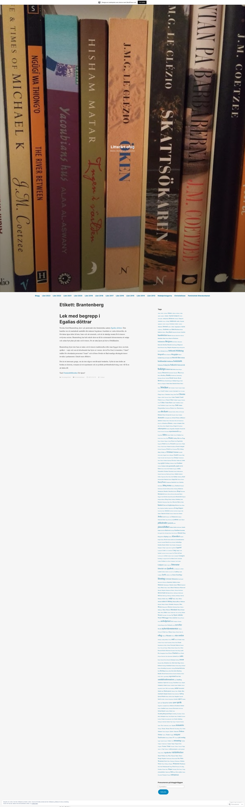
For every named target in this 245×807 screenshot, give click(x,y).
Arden (164, 324)
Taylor (159, 725)
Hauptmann (168, 482)
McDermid (180, 593)
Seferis (183, 685)
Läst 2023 (46, 296)
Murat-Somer (181, 610)
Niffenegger (165, 618)
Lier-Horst (168, 561)
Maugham (164, 590)
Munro (164, 610)
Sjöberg (182, 694)
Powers (170, 653)
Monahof (159, 604)
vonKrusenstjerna (173, 749)
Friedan (159, 449)
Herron (169, 494)
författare (170, 452)
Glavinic (174, 460)
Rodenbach (169, 665)
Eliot (183, 423)
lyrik (164, 574)
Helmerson (180, 488)
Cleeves (163, 400)
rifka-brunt (174, 663)
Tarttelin (182, 721)
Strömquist (163, 716)
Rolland (183, 665)
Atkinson (160, 326)
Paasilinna (169, 642)
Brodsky (167, 378)
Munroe (168, 610)
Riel (171, 663)
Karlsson (167, 530)
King (184, 533)
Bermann (163, 351)
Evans (159, 431)
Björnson (169, 354)
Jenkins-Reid (176, 513)
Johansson (175, 517)
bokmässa (160, 365)
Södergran (160, 721)
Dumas (178, 418)
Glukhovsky (178, 460)
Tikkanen (160, 731)
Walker (163, 756)
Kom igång (142, 2)
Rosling (173, 668)
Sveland (179, 716)
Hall (172, 476)
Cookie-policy (35, 803)
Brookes (176, 378)
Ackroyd (165, 313)
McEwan (160, 595)
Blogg (37, 296)
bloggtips (174, 354)
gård (170, 474)
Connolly (178, 402)
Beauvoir (171, 338)
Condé (174, 402)
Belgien (168, 341)
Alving (167, 321)
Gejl (166, 457)
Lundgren (160, 575)
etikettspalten (162, 428)
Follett (163, 444)
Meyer (167, 598)
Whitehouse (177, 761)
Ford (167, 443)
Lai (166, 550)
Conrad (181, 402)
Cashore (166, 391)
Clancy (169, 397)
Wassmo (173, 755)
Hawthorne (160, 485)
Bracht (159, 375)
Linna (165, 565)
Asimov (176, 324)
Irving (176, 508)
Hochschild (179, 496)
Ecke (159, 423)
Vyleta (162, 752)
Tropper (172, 734)
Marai (162, 587)
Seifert (164, 688)
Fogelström (180, 441)
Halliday (175, 476)
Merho (163, 598)
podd (182, 650)
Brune (163, 380)
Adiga (181, 313)
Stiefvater (181, 708)
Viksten (176, 746)
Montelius (171, 604)
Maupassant (168, 590)
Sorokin (175, 699)
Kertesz (175, 533)
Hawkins (181, 482)
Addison (174, 313)
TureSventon (161, 737)
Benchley (165, 344)
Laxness (170, 553)
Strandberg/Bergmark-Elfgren (165, 713)
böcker (164, 387)
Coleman (183, 400)
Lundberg (176, 572)
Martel (172, 587)
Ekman (170, 423)
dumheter (160, 420)
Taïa (162, 725)
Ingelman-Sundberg (164, 508)
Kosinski (163, 542)
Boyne (182, 372)
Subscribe (163, 792)
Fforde (170, 438)
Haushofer (173, 482)
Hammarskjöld (161, 479)
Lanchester (170, 550)
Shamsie (173, 691)
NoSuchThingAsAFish (162, 625)
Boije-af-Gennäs (166, 357)
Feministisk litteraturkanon (199, 296)
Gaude (159, 457)
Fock (176, 441)
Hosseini (175, 502)
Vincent (180, 746)
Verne (168, 746)
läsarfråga (179, 575)
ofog (160, 635)
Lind (176, 561)
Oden (180, 632)
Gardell (176, 455)
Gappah (164, 455)
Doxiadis (173, 415)
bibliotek (172, 350)
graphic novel (179, 466)
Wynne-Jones (165, 769)
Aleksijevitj (165, 318)
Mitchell (160, 601)
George (176, 458)
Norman (179, 621)
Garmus (180, 455)
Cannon (180, 388)
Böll (169, 388)
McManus (178, 595)
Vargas (173, 743)
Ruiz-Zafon (174, 671)
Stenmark (171, 708)
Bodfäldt (160, 357)
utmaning (177, 740)
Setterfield (181, 688)
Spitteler (171, 702)
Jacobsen (171, 511)
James (159, 513)
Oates (167, 632)
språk (179, 702)
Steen (168, 705)
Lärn (171, 575)
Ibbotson (177, 505)
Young (184, 769)
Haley (169, 476)
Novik (159, 629)
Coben (171, 400)
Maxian (176, 590)
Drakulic (180, 415)
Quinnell (175, 656)
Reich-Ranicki (167, 660)
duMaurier (182, 418)
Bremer (163, 378)
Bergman (174, 347)
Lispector (169, 565)
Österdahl (160, 775)
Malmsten (160, 585)
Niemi (159, 618)
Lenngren (182, 556)
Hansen (170, 479)
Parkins (168, 645)
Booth (177, 369)
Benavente (160, 344)
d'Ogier (173, 405)
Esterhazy (180, 426)
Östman (168, 775)
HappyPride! (175, 479)
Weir (179, 758)
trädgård (177, 734)
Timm (163, 731)
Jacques (179, 511)
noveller (178, 624)
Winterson (176, 764)
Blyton (180, 354)
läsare (174, 575)
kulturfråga (179, 542)
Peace (159, 648)
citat (163, 397)
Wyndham (160, 769)
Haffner (159, 476)
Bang (167, 332)
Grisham (166, 471)
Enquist (167, 426)
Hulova (179, 502)
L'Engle (163, 547)
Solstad (166, 699)
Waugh (160, 758)
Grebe (162, 468)
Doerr (164, 415)
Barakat (179, 332)
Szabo (175, 719)
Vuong (159, 752)
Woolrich (178, 766)
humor (160, 505)
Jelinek (167, 513)
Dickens (160, 415)
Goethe (183, 460)
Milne (177, 598)
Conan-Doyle (168, 402)
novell (173, 625)
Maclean (165, 582)
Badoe (181, 329)
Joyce (183, 519)
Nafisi (169, 612)
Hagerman (163, 476)
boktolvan (169, 369)
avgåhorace (160, 329)
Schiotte (168, 685)
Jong (167, 519)
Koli (175, 539)
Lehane (169, 556)
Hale (167, 476)
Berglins (170, 347)
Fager (180, 431)
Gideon (161, 460)
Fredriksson (173, 446)
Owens (162, 642)
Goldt (175, 463)
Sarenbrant (176, 682)
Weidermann (169, 758)
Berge (166, 347)
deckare (164, 411)
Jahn (182, 511)
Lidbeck (159, 561)
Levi (168, 558)
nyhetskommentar (170, 628)
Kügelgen (160, 547)
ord (173, 639)
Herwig (172, 494)
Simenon (170, 693)
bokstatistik (181, 365)
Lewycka (180, 558)
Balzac (164, 332)
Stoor (174, 711)
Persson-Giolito (161, 650)
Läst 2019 (89, 296)
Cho (177, 394)
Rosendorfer (169, 668)
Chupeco (159, 397)
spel (161, 702)
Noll (172, 621)
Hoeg (166, 499)
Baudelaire (160, 338)
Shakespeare (167, 691)
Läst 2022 (57, 296)
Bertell (166, 351)
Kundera (160, 545)
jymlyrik (170, 523)
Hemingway (160, 491)
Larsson (163, 553)
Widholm (182, 761)
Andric (178, 321)
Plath (176, 650)
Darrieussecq (180, 408)
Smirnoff (181, 696)
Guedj (175, 471)
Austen (183, 326)
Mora (181, 604)
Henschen (170, 491)
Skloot (167, 696)
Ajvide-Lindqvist (174, 316)
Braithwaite (173, 375)
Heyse (180, 494)
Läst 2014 (141, 296)
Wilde (159, 764)
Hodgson (183, 496)
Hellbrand (169, 488)
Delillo (173, 411)
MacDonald (180, 579)
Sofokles (163, 699)
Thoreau (167, 728)
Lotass (163, 572)
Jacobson (175, 511)
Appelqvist (160, 324)
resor (182, 659)
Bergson (178, 347)
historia (166, 496)
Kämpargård (178, 545)
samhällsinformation (166, 679)
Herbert (175, 491)
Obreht (177, 632)
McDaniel (176, 593)
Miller (174, 598)
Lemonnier (176, 556)
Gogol (159, 463)
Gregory (174, 468)
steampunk (164, 705)
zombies (180, 772)
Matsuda (159, 590)
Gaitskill (180, 452)
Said (177, 676)
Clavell (181, 397)
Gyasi (167, 474)
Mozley (181, 607)
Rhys (163, 663)
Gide (159, 460)
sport (174, 702)
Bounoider (160, 372)
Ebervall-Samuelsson (179, 420)
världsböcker (177, 752)
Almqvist (180, 318)
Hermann (183, 491)
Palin (176, 642)
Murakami (174, 609)
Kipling (166, 536)
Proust (182, 653)
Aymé (170, 329)
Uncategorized (66, 377)
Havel (178, 482)
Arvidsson (171, 324)
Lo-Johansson (176, 568)
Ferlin (159, 438)
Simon (173, 693)
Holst (182, 499)
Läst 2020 (78, 296)
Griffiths (179, 468)
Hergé (179, 491)
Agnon (159, 316)
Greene (171, 468)
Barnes (169, 335)
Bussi (181, 383)
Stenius (166, 708)
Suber (176, 716)
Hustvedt (165, 505)
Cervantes (183, 391)
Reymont (159, 663)
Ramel (159, 660)
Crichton (162, 405)
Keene (170, 533)
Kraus (170, 542)
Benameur (180, 341)
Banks (170, 332)
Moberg (170, 601)
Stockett (167, 711)
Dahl (176, 405)
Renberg (177, 660)
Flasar (159, 441)
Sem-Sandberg (171, 688)
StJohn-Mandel (161, 711)
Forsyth (172, 444)
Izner (163, 511)
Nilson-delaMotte (173, 618)
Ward (167, 755)
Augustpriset (178, 326)
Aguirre (162, 316)
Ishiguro (180, 508)
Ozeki (166, 642)
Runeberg (179, 671)
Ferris (162, 438)
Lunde (180, 571)
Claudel (177, 397)
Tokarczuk (176, 731)
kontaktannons (180, 539)
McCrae (172, 593)
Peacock (162, 648)
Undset (169, 741)
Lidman (164, 561)
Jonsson (169, 519)
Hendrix (166, 491)
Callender (173, 388)
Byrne (159, 388)
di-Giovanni (181, 411)
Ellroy (161, 426)
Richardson (166, 663)
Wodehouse (182, 764)
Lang (174, 550)
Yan (178, 769)
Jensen (180, 513)
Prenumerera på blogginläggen (170, 782)
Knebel (181, 536)
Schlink (172, 685)
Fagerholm (160, 435)
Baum (167, 338)
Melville (182, 595)
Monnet (163, 604)
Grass (159, 468)
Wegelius (164, 758)
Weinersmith (174, 758)
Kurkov (167, 545)
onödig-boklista (165, 639)
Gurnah (159, 474)
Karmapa (172, 530)
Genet (172, 457)
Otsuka (183, 639)
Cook (159, 405)
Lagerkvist (173, 547)
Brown (160, 381)
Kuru (171, 545)
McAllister (180, 590)
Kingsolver (161, 536)
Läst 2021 (67, 296)
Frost (171, 449)
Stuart (167, 716)
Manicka (171, 585)
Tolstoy (160, 735)
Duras (168, 420)
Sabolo (182, 673)
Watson (180, 755)
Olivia (173, 635)
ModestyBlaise (176, 601)
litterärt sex (162, 568)
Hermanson (161, 494)
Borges (180, 369)
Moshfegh (175, 607)
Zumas (183, 772)
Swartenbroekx (168, 719)
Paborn (173, 642)
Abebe (162, 313)
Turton (170, 737)
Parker (165, 645)
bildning (180, 350)
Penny (169, 648)
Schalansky (160, 685)
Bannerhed (175, 332)
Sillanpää (165, 693)
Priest (179, 653)
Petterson (168, 650)
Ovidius (159, 642)
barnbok (183, 332)
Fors (169, 443)
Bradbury (163, 375)
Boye (179, 373)
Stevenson (175, 708)
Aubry (172, 326)
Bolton (174, 369)
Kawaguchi (160, 533)
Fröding (163, 452)
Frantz (165, 446)
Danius (172, 408)
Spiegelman (165, 702)
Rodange (164, 665)
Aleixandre (160, 318)
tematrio (180, 725)
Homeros (160, 502)
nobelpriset (166, 620)
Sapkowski (165, 682)
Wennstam (161, 761)
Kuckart (174, 542)
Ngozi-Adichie (178, 615)
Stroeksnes (179, 713)
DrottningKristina (168, 417)
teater (170, 725)
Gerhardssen (181, 457)
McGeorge (165, 595)
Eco (161, 423)
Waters (176, 755)
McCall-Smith (161, 593)
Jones (164, 519)
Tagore (174, 721)
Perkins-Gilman (174, 648)
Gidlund (165, 460)
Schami (165, 685)
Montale (167, 604)
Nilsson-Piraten (181, 618)
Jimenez (167, 516)
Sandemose (160, 682)
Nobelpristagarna (165, 296)
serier (176, 688)
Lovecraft (170, 571)
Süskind (168, 721)
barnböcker (162, 335)
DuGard (174, 417)
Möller (159, 612)
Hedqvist (182, 485)
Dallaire (180, 405)
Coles (159, 402)
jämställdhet (163, 526)
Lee (163, 556)
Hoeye (169, 499)
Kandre (183, 527)
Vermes (164, 746)
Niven (159, 621)
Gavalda (162, 457)
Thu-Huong (177, 728)
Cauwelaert (175, 391)
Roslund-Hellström (180, 668)
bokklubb (177, 361)
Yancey (180, 769)
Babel (173, 329)
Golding (167, 463)
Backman (177, 329)
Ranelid (162, 660)
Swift (173, 719)
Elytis (164, 426)
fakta (165, 434)
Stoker (170, 711)
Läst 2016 (120, 296)
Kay (164, 533)
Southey (183, 699)
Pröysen (159, 656)
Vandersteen (164, 743)
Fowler (180, 443)
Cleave (160, 400)
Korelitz (159, 542)
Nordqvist (176, 621)
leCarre (180, 553)
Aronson (167, 324)
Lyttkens (168, 575)
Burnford (175, 383)
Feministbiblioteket (71, 373)
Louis (166, 571)
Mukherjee (160, 609)
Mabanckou (175, 579)
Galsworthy (160, 455)
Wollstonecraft (166, 766)
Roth (159, 671)
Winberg (166, 764)
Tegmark (174, 725)
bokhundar (162, 361)
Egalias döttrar (116, 328)
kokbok (172, 539)
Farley (172, 435)
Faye (182, 435)
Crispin (166, 405)
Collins (162, 402)
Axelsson (166, 329)
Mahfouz (175, 582)
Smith (159, 699)
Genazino (169, 457)
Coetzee (175, 400)
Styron (172, 716)
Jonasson (160, 519)
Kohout (168, 539)
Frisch (168, 449)
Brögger (178, 380)
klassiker (176, 536)
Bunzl (171, 383)
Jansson (163, 513)
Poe (159, 653)
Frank (162, 446)
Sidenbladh (160, 693)
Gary (183, 455)
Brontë (171, 378)
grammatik (172, 466)
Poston (166, 653)
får (165, 452)
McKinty (174, 595)
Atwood (165, 326)
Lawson (167, 553)
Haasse (173, 474)
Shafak (159, 691)
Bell (173, 341)
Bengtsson (180, 345)
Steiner (159, 708)
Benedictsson (170, 345)
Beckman (175, 338)
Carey (159, 391)
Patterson (178, 645)
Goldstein (172, 463)
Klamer (170, 536)
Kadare (171, 527)
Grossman (171, 471)
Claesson (166, 397)
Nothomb (169, 625)
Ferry (165, 438)
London (159, 571)
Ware (169, 756)
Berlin (159, 351)
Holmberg (178, 499)
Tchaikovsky (166, 725)
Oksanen (168, 636)
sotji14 (180, 699)
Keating (166, 533)
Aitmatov (167, 316)
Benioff (159, 347)
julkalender (162, 522)
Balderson (160, 332)
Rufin (170, 671)
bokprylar (166, 365)
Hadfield (180, 474)
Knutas (162, 539)
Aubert (169, 326)
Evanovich (182, 428)
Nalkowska (173, 612)
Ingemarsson (171, 508)
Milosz (180, 598)
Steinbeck (177, 705)
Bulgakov (164, 383)
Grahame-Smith (164, 466)
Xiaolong (174, 769)
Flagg (183, 438)
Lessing (160, 558)
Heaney (173, 485)
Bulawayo (160, 383)
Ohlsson (164, 635)
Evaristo (162, 431)
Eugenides (172, 428)
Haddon (176, 474)
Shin (183, 691)
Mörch (162, 612)
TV (174, 737)
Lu (173, 571)
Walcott (159, 755)
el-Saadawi (179, 423)
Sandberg (179, 680)
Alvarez (164, 321)
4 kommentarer (79, 377)
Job (170, 516)
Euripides (177, 428)
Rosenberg (163, 668)
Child (175, 394)
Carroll (162, 391)
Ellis (159, 426)
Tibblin (183, 728)
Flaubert (162, 441)
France (159, 446)
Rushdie (160, 673)
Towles (164, 734)
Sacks (159, 676)
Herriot (165, 494)
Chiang (171, 394)
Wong (171, 766)
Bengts (175, 344)
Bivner (165, 354)
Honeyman (165, 502)
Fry (178, 449)
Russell (163, 673)
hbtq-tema (167, 485)
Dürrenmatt (171, 420)
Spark (159, 702)
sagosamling (165, 676)
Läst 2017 (110, 296)
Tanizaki (178, 721)
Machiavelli (160, 582)
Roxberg (166, 671)
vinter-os (159, 749)
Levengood (164, 558)
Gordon (159, 466)
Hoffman (173, 499)
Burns (178, 383)
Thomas (163, 728)
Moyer (178, 607)
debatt (159, 411)
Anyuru (182, 321)
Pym (166, 656)
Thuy (181, 728)
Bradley (168, 375)
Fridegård (182, 446)
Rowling (162, 671)
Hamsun (166, 479)
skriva (170, 696)
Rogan (180, 665)
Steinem (182, 705)
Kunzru (164, 545)
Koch (165, 539)
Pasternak (173, 645)
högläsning (171, 505)
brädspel (174, 380)
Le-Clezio (175, 553)
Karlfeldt (163, 530)
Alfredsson (171, 318)
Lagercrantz (168, 547)
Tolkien (181, 731)
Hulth (182, 502)
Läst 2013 (151, 296)
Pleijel (179, 650)
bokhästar (170, 361)
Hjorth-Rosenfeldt (172, 496)
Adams (170, 313)
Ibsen (180, 505)
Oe (182, 632)
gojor (163, 463)
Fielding (175, 438)
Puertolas (163, 656)
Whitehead (172, 761)
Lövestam (168, 579)
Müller (165, 612)
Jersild (164, 517)
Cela (179, 391)
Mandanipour (166, 585)
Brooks (179, 378)
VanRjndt (169, 743)
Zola (177, 772)
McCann (168, 593)
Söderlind (164, 721)
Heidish (164, 488)
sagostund (172, 676)
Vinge (183, 746)
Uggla (159, 741)
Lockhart (182, 568)
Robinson (160, 665)
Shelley (179, 691)
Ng (172, 615)
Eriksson (171, 426)
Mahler (178, 582)
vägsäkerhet (167, 752)
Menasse (160, 598)
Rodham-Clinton (175, 665)
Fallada (168, 435)
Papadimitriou (161, 645)
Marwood (182, 587)
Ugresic (165, 741)
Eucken (168, 428)
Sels (167, 688)
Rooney (159, 668)
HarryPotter (162, 482)
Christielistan (179, 296)
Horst (171, 502)
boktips (162, 369)
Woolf (174, 766)
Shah (162, 691)
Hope (168, 502)
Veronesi (172, 746)
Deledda (170, 411)
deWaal (177, 411)
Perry (179, 648)
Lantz (181, 550)
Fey (167, 438)
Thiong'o (159, 728)
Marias (165, 587)
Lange (177, 550)
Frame (183, 443)
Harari (179, 479)
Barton (182, 335)
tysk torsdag (181, 737)
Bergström (182, 347)
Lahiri (164, 550)
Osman (179, 639)
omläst (181, 635)
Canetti (176, 388)
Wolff (161, 766)
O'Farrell (160, 632)
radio (181, 656)
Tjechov (172, 731)
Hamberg (180, 476)
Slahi (173, 696)
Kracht (167, 542)
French (177, 446)
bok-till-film (176, 357)
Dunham (164, 420)
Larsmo (159, 553)
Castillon (170, 391)
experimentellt (174, 431)
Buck (181, 380)
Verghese (160, 746)
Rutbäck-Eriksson (169, 673)
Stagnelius (160, 705)
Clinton (167, 400)
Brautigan (160, 378)
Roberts (182, 663)
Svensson (183, 716)
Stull (170, 716)
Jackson (167, 511)
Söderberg (180, 719)
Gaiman (175, 452)
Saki (180, 676)
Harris (182, 479)
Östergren (164, 775)
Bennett (162, 347)
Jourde (179, 519)
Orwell (176, 639)
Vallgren (159, 743)
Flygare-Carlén (168, 441)
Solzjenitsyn (170, 699)
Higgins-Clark (161, 496)
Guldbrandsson (180, 471)
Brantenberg (179, 375)
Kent (173, 533)
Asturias (180, 324)
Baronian (173, 335)
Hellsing (176, 488)
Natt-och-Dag (178, 612)
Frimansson (163, 449)
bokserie (173, 364)
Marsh (169, 587)
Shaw (176, 691)
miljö (171, 598)
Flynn (172, 441)
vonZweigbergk (181, 749)
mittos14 (164, 601)
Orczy (170, 639)
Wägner (170, 769)
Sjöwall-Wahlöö (162, 696)
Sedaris (179, 685)
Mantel (159, 587)
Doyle (177, 415)
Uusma (183, 741)
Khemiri (180, 533)
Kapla (159, 530)
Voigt (163, 749)
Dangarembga (161, 408)
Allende (176, 318)
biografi (161, 354)
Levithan (171, 558)
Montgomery (176, 604)
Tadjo (171, 721)
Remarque (173, 660)
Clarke (173, 397)
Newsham (169, 615)
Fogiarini (160, 443)
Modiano (182, 601)
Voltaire (166, 749)
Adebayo (178, 313)
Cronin (170, 405)
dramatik (161, 417)
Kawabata (182, 530)
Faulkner (179, 435)
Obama (170, 632)
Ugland (162, 741)
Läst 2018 (99, 296)
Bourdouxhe (170, 372)
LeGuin (165, 556)
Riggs (179, 663)
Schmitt (175, 685)
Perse (182, 648)
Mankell (175, 585)
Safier (162, 676)
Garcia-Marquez (170, 455)
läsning (161, 578)
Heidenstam (160, 488)
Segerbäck (160, 688)
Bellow (175, 341)
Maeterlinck (169, 582)
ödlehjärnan (175, 775)
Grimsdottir (161, 471)
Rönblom (179, 673)
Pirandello (173, 650)
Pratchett (175, 653)
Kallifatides (179, 527)
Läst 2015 (130, 296)
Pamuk (179, 642)
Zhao (174, 772)
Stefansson (172, 705)
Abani (159, 313)
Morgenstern (164, 607)
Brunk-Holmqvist (168, 380)
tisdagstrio (167, 731)
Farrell (175, 435)
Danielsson (167, 408)
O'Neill (163, 632)
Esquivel (176, 426)
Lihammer (173, 561)
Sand (175, 679)
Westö (165, 761)
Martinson (177, 587)
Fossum (176, 443)
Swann (163, 719)
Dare (175, 408)
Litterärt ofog (122, 147)
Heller (172, 488)
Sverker (159, 719)
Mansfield (183, 585)
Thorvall (172, 728)
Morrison (170, 607)
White (168, 761)
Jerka (160, 516)
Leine (172, 556)
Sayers (183, 682)
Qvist (178, 656)
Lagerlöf (178, 547)
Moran (160, 607)
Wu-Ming (182, 766)
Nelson (183, 612)
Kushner (174, 545)
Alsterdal (160, 321)
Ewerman (167, 431)
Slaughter (177, 696)
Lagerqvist (160, 550)
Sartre (180, 682)
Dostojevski (168, 415)
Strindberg (175, 713)
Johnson (179, 516)
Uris (172, 741)
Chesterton (167, 394)
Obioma (174, 632)
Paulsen (181, 645)
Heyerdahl (177, 494)
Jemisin (171, 513)
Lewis (175, 558)
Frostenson (175, 449)
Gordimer (179, 463)
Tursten (167, 737)
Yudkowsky (167, 772)
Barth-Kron (178, 335)
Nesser (160, 615)
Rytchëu (175, 673)
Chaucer (163, 394)
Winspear (171, 764)
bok (171, 358)
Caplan (183, 388)
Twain (176, 737)
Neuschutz (164, 615)
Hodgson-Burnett (161, 499)
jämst (174, 523)
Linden (179, 561)
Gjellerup (169, 460)
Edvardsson (165, 423)
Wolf (159, 766)
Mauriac (173, 590)
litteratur (175, 564)
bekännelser (161, 341)
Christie (182, 394)
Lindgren (160, 565)
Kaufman (177, 530)
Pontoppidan (162, 653)
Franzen (169, 446)
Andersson (173, 321)
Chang (159, 394)
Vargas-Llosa (178, 744)
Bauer (164, 338)
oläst (176, 635)
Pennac (166, 648)
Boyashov (176, 372)
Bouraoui (165, 372)
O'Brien (180, 629)
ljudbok (170, 568)
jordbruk (175, 519)
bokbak (183, 358)
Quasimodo (170, 656)
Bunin (168, 383)
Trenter (168, 735)
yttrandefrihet (161, 772)
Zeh (171, 772)
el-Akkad (174, 423)
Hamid (183, 476)
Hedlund (177, 485)
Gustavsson (163, 474)
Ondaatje (160, 639)
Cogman (179, 400)
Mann (179, 585)
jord (172, 519)
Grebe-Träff (166, 468)
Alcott (181, 316)
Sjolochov (177, 693)
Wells (181, 758)
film (178, 438)
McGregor (169, 595)
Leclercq (160, 556)
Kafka (174, 527)
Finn (181, 438)
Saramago (171, 682)
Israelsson (160, 511)
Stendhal (163, 708)
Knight (159, 539)
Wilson (162, 764)
